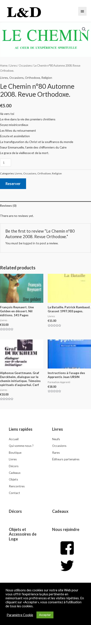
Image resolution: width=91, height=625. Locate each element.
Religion (46, 77)
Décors (15, 511)
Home (4, 65)
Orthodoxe (32, 77)
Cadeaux (60, 511)
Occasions (25, 65)
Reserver (13, 183)
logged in (29, 243)
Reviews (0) (8, 205)
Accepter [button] (45, 615)
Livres (13, 65)
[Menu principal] (82, 11)
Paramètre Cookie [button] (20, 615)
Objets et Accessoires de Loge (22, 534)
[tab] (45, 205)
